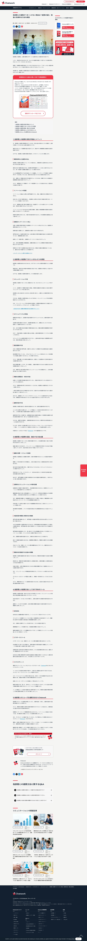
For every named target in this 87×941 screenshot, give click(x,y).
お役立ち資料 (16, 921)
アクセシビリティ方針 (30, 932)
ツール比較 (15, 934)
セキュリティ (16, 932)
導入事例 (15, 919)
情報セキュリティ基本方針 (55, 919)
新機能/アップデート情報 (30, 915)
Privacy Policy (72, 938)
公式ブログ (40, 923)
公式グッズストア (42, 921)
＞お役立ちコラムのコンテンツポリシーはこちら (31, 769)
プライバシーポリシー (55, 917)
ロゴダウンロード (42, 919)
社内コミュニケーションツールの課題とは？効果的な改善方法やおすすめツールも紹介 (22, 856)
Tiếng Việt (65, 919)
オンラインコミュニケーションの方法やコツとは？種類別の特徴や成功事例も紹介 (43, 879)
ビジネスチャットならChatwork (18, 886)
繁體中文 (65, 917)
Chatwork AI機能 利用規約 (30, 930)
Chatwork (8, 3)
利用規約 (27, 928)
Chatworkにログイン (78, 4)
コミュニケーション (17, 827)
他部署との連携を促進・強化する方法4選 (25, 128)
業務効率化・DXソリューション (58, 7)
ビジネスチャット (32, 7)
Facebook (40, 930)
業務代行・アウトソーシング (44, 7)
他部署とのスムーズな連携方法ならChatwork (26, 131)
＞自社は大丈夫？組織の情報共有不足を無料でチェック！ (26, 308)
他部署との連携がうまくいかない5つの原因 (26, 126)
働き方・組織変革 (69, 7)
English (65, 915)
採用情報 (52, 915)
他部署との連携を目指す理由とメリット (25, 124)
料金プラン (15, 915)
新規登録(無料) (83, 470)
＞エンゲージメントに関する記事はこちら (22, 253)
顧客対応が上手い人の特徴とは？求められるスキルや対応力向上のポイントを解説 (43, 831)
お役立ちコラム (17, 7)
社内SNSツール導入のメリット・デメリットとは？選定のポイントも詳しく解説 (22, 879)
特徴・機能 (15, 917)
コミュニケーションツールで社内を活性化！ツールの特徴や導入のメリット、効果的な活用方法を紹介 (22, 832)
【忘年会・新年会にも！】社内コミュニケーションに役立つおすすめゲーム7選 (43, 855)
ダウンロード (16, 930)
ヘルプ (27, 921)
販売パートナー (41, 917)
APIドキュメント (41, 915)
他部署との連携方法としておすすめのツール (26, 130)
